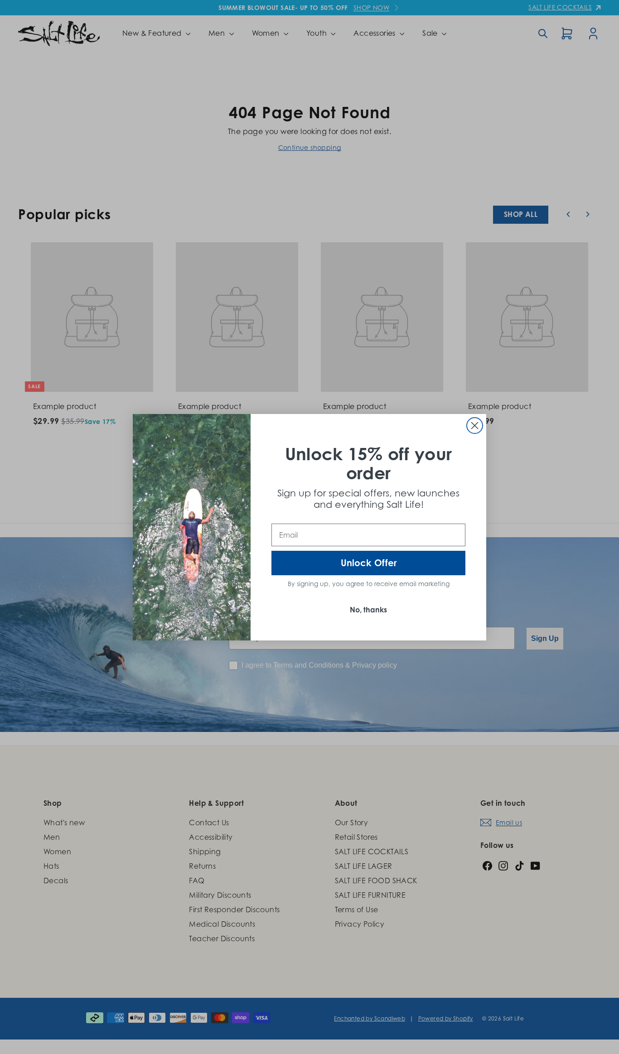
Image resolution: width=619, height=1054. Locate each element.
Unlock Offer (369, 562)
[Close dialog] (475, 425)
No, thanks (368, 609)
